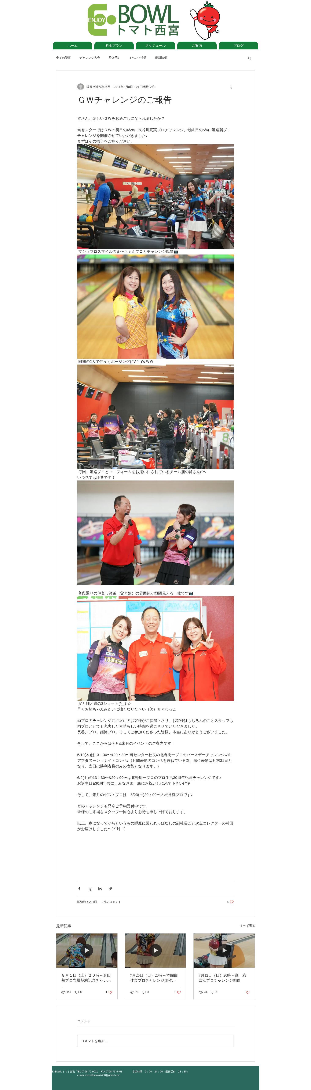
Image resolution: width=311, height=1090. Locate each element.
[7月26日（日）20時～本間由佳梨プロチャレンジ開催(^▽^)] (155, 951)
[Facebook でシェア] (79, 889)
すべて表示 (247, 925)
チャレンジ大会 (89, 57)
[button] (250, 58)
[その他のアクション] (231, 86)
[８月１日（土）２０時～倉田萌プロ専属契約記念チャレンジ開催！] (86, 951)
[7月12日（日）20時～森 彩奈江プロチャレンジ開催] (224, 951)
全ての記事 (63, 57)
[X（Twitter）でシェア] (90, 889)
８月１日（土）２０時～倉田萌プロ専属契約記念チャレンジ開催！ (86, 978)
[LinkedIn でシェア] (100, 889)
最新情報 (161, 57)
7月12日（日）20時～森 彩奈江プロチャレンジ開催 (222, 977)
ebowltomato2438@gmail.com (102, 1075)
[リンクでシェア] (110, 889)
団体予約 (114, 57)
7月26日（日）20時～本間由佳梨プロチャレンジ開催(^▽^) (154, 978)
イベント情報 (138, 57)
